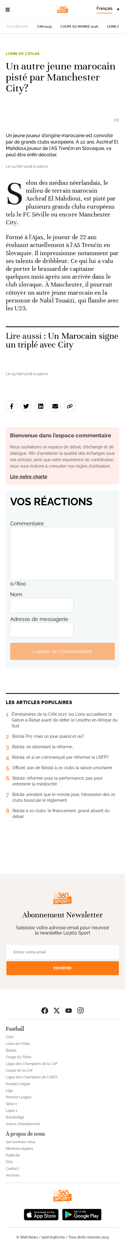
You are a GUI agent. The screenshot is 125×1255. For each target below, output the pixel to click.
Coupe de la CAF (19, 1070)
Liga (9, 1090)
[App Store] (41, 1213)
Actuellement (17, 26)
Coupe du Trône (18, 1057)
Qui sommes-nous (20, 1142)
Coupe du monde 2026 (79, 26)
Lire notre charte (28, 476)
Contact (12, 1169)
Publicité (13, 1155)
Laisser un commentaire (62, 651)
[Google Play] (81, 1213)
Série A (11, 1104)
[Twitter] (56, 1010)
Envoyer (62, 968)
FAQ (9, 1162)
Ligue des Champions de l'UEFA (32, 1077)
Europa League (18, 1084)
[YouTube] (68, 1010)
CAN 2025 (44, 26)
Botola (11, 1050)
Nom (16, 594)
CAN (9, 1037)
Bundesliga (15, 1117)
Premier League (18, 1097)
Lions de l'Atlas (22, 54)
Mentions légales (19, 1149)
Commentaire (27, 523)
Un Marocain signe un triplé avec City (62, 340)
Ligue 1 (11, 1111)
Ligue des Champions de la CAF (32, 1064)
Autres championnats (23, 1124)
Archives (13, 1175)
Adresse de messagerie (39, 619)
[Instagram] (80, 1010)
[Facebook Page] (44, 1010)
